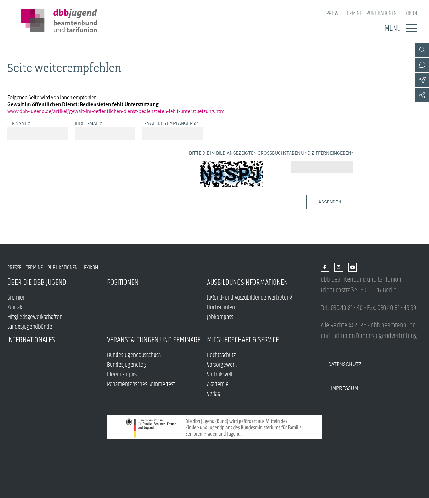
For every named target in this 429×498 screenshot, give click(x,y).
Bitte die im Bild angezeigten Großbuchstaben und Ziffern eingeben (271, 153)
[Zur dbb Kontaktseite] (422, 65)
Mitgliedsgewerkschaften (34, 317)
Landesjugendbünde (29, 327)
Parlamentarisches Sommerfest (141, 384)
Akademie (218, 384)
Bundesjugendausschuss (134, 355)
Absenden (329, 202)
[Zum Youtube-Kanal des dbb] (352, 267)
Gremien (16, 298)
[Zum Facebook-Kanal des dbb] (325, 267)
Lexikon (409, 13)
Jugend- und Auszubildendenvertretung (249, 298)
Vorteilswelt (220, 375)
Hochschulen (221, 307)
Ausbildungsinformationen (247, 282)
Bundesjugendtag (126, 365)
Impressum (344, 388)
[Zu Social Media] (422, 95)
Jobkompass (220, 317)
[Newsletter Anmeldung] (422, 80)
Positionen (122, 282)
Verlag (213, 394)
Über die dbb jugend (36, 282)
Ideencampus (122, 375)
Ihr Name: (19, 123)
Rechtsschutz (221, 355)
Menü (392, 28)
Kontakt (15, 307)
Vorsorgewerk (222, 365)
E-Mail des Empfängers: (170, 123)
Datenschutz (344, 364)
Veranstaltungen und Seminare (154, 340)
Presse (333, 13)
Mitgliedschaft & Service (243, 340)
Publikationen (382, 13)
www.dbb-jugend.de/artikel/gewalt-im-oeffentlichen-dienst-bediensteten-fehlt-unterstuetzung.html (116, 111)
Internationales (31, 340)
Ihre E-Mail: (89, 123)
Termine (353, 13)
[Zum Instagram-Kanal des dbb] (338, 267)
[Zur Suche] (422, 50)
